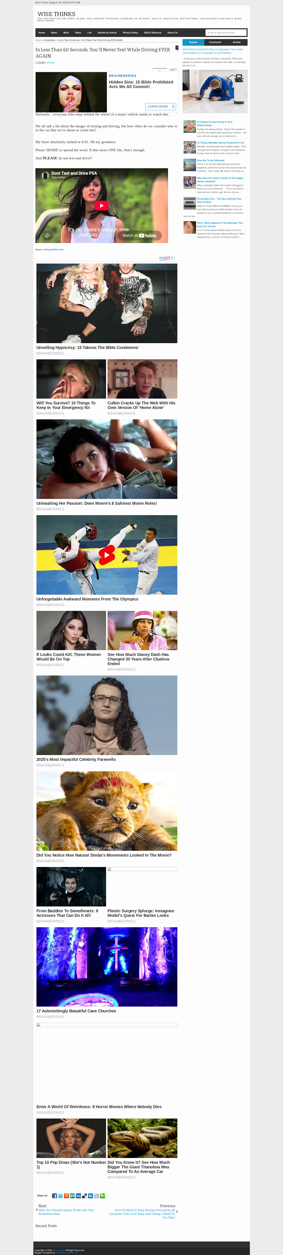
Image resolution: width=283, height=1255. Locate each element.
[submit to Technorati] (102, 1195)
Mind (66, 32)
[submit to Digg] (78, 1195)
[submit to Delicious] (84, 1195)
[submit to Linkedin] (90, 1195)
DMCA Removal (152, 32)
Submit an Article (107, 32)
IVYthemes (61, 1252)
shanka (50, 62)
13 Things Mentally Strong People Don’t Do (220, 142)
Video (78, 32)
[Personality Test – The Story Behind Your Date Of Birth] (190, 209)
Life (89, 32)
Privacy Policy (130, 32)
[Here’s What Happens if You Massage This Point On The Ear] (190, 233)
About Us (172, 32)
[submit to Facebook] (54, 1195)
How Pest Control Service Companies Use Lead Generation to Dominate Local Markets (212, 51)
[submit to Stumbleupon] (72, 1195)
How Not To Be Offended (210, 160)
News (54, 32)
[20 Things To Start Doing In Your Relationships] (190, 132)
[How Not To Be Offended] (190, 170)
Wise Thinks (56, 14)
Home (42, 32)
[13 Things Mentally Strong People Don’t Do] (190, 152)
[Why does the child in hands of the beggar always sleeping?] (190, 188)
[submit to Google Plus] (66, 1195)
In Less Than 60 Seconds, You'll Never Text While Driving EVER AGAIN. (102, 53)
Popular (193, 42)
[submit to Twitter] (60, 1195)
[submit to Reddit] (96, 1195)
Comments (215, 42)
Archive (237, 42)
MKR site (73, 1252)
